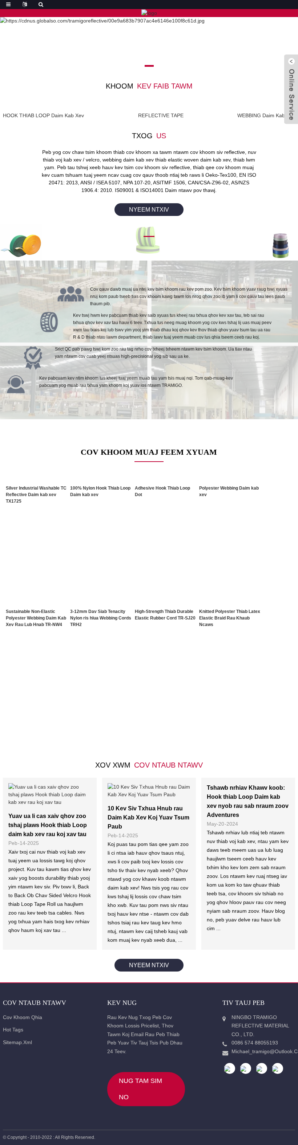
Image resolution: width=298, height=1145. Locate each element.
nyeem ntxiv (149, 209)
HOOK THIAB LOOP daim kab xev (43, 115)
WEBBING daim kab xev (266, 115)
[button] (136, 66)
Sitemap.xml (17, 1042)
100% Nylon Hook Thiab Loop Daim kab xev (100, 491)
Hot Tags (13, 1029)
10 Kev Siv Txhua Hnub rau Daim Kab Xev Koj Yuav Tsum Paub (148, 817)
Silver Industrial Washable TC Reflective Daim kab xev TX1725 (36, 495)
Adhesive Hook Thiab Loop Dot (162, 491)
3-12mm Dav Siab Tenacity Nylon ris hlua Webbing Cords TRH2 (100, 618)
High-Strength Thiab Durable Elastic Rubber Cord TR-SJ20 (165, 615)
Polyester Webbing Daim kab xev (229, 491)
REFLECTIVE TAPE (161, 115)
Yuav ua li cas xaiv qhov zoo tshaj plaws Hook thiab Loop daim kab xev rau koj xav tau (47, 825)
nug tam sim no (140, 1089)
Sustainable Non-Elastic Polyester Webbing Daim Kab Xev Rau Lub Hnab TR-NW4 (36, 618)
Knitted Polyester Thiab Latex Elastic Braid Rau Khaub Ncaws (229, 618)
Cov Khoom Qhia (22, 1017)
